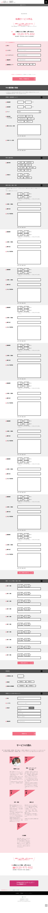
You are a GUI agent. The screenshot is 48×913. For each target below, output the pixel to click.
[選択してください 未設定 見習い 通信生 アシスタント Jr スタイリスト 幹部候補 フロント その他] (29, 111)
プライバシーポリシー (28, 893)
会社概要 (17, 893)
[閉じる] (41, 97)
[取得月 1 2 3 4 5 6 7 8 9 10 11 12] (27, 586)
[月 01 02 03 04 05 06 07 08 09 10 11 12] (26, 175)
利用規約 (13, 74)
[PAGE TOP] (46, 905)
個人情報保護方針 (19, 74)
